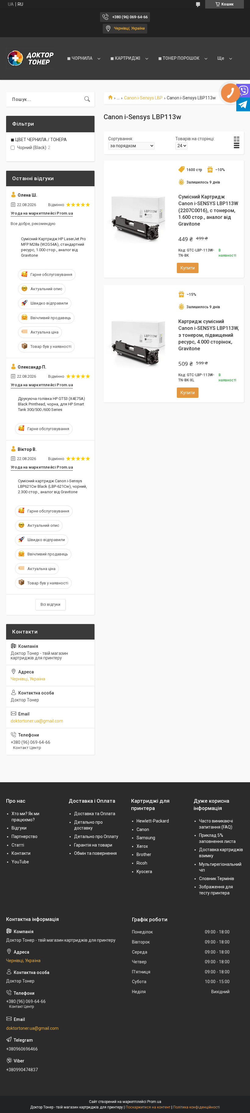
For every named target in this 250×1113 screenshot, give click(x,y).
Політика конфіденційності (196, 1107)
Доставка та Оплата (94, 813)
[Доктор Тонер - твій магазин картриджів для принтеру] (30, 58)
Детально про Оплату (96, 836)
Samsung (146, 837)
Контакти (21, 853)
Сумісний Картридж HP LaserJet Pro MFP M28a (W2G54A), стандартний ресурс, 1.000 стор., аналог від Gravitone (53, 247)
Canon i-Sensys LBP (143, 97)
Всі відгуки (50, 604)
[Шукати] (87, 99)
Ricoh (142, 863)
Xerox (142, 846)
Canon (143, 829)
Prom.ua (154, 1102)
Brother (144, 854)
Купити (187, 268)
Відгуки (19, 828)
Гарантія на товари (93, 845)
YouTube (20, 861)
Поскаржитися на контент (148, 1107)
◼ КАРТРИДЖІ (125, 58)
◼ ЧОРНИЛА (79, 58)
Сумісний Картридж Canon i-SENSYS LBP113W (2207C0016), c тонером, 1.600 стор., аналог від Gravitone (208, 210)
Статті (18, 845)
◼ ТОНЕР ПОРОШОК (178, 58)
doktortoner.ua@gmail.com (37, 721)
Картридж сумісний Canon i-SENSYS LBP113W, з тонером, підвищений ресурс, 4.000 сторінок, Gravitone (208, 335)
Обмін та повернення (95, 853)
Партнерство (25, 836)
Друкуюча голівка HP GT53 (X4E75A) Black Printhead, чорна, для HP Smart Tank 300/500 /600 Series (51, 404)
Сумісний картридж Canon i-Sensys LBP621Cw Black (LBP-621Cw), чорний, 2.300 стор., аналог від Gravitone (52, 486)
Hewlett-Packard (153, 821)
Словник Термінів (216, 878)
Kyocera (144, 871)
